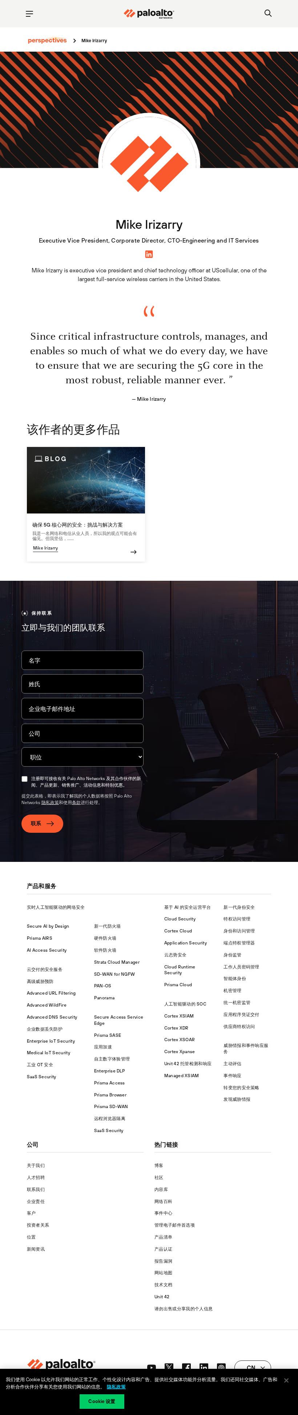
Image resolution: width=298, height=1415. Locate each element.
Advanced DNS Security (52, 1017)
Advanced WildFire (47, 1005)
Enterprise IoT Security (51, 1041)
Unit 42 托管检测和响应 (188, 1063)
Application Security (185, 943)
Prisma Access (109, 1083)
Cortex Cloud (178, 931)
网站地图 (163, 1272)
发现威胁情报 (237, 1099)
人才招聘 (36, 1177)
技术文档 (163, 1284)
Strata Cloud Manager (117, 962)
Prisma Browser (110, 1095)
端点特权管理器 (239, 943)
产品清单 (163, 1237)
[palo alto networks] (149, 14)
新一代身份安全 (239, 907)
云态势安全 (175, 955)
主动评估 (232, 1063)
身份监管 (232, 955)
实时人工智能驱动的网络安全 (56, 907)
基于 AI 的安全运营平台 (187, 907)
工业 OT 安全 (40, 1064)
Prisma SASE (107, 1035)
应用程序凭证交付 (241, 1014)
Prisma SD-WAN (111, 1106)
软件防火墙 (105, 950)
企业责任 (36, 1201)
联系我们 (36, 1189)
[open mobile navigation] (29, 13)
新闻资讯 (36, 1249)
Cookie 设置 (101, 1401)
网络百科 (163, 1201)
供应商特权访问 (239, 1026)
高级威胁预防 (40, 981)
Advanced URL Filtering (51, 993)
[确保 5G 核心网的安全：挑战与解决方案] (86, 504)
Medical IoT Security (48, 1052)
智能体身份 (235, 978)
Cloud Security (180, 919)
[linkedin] (149, 253)
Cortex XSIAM (179, 1016)
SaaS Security (41, 1076)
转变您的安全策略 (241, 1087)
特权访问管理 (237, 919)
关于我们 (36, 1165)
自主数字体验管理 (112, 1059)
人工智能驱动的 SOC (185, 1004)
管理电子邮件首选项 (174, 1225)
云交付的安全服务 (45, 969)
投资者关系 (38, 1225)
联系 (36, 823)
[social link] (151, 1367)
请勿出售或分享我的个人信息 (183, 1308)
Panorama (104, 997)
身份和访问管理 (239, 931)
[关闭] (286, 1380)
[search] (268, 13)
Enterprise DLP (109, 1071)
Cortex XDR (176, 1028)
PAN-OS (103, 985)
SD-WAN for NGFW (114, 974)
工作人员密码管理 (241, 967)
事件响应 (232, 1075)
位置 (31, 1237)
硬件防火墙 (105, 938)
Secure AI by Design (48, 926)
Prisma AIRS (40, 938)
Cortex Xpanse (179, 1051)
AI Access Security (47, 950)
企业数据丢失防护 (45, 1029)
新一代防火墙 (107, 926)
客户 (31, 1213)
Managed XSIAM (181, 1075)
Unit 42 (161, 1296)
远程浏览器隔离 (109, 1118)
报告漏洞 (163, 1261)
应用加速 (103, 1047)
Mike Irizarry (45, 548)
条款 (76, 802)
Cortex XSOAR (179, 1039)
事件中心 (163, 1213)
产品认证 (163, 1249)
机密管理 (232, 990)
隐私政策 (50, 802)
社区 (159, 1177)
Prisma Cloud (178, 984)
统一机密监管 (237, 1002)
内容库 (161, 1189)
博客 (159, 1165)
